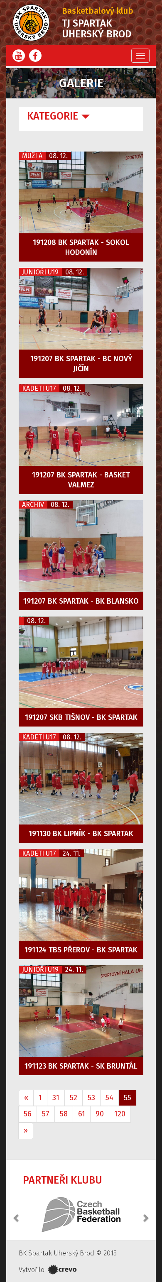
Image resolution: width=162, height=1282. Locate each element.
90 (100, 1113)
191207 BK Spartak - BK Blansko (81, 601)
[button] (16, 1213)
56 (28, 1113)
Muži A (32, 156)
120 (119, 1113)
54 (109, 1097)
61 (81, 1113)
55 (127, 1097)
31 (55, 1097)
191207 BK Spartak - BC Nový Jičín (81, 363)
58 (64, 1113)
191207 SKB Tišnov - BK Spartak (81, 717)
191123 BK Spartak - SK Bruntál (81, 1066)
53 (91, 1097)
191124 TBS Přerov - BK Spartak (81, 949)
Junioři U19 (40, 272)
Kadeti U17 (39, 388)
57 (45, 1113)
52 (73, 1097)
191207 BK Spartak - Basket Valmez (81, 479)
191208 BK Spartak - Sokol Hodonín (81, 247)
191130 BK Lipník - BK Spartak (81, 833)
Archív (33, 505)
